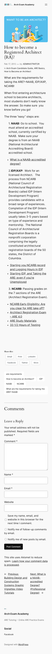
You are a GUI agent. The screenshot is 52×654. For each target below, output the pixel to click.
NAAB (9, 384)
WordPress (23, 644)
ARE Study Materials (23, 320)
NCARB (20, 384)
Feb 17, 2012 (10, 64)
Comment (10, 441)
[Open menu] (46, 4)
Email (8, 488)
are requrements (14, 374)
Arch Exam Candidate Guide (19, 68)
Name (8, 474)
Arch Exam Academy (24, 4)
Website (9, 502)
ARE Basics (39, 68)
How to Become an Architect (17, 71)
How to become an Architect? (20, 379)
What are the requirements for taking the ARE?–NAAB (25, 390)
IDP (41, 379)
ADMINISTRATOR (31, 64)
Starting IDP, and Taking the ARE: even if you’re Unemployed (28, 278)
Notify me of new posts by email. (27, 539)
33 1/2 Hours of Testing (25, 325)
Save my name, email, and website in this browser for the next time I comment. (25, 519)
